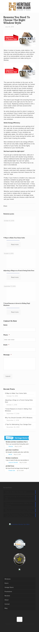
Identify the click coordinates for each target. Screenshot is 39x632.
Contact (7, 604)
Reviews (7, 595)
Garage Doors (9, 587)
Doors (6, 583)
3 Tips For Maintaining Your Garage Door (18, 515)
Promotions (8, 591)
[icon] (24, 629)
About (7, 600)
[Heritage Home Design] (19, 6)
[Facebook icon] (15, 629)
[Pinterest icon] (19, 629)
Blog (6, 608)
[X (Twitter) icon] (17, 629)
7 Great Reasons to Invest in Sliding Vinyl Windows (18, 504)
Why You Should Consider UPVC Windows (18, 510)
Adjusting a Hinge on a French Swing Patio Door (18, 270)
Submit (8, 376)
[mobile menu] (36, 4)
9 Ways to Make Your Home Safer (14, 238)
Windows (8, 579)
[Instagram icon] (21, 629)
